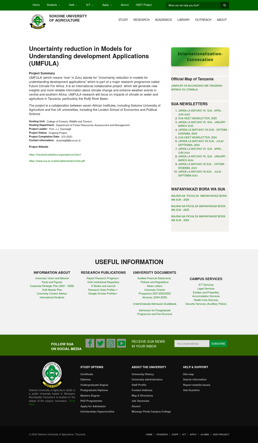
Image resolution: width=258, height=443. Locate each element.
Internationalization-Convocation (200, 56)
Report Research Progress (102, 278)
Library (183, 19)
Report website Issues (196, 385)
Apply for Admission (93, 406)
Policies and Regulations (155, 282)
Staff (71, 4)
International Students (52, 297)
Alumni (125, 4)
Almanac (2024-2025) (154, 297)
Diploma (85, 379)
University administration (147, 379)
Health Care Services (206, 300)
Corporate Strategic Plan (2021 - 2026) (52, 286)
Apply (105, 4)
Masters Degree (90, 395)
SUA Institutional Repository (103, 282)
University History (143, 374)
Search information (195, 379)
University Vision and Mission (52, 278)
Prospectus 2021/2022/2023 (155, 293)
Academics (163, 19)
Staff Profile (139, 385)
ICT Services (206, 284)
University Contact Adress (52, 293)
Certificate (86, 374)
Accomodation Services (206, 296)
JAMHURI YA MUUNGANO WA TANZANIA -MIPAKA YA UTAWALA (197, 87)
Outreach (203, 19)
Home (36, 4)
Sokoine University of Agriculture (68, 18)
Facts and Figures (52, 282)
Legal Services (205, 288)
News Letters (154, 286)
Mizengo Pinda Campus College (151, 411)
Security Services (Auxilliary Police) (206, 304)
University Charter (154, 289)
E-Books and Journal (103, 286)
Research (141, 19)
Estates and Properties (206, 292)
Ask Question (191, 390)
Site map (188, 374)
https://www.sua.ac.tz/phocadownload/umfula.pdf (57, 161)
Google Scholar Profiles (102, 293)
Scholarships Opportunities (97, 411)
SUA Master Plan (52, 289)
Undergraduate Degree (94, 385)
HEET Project (144, 4)
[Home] (38, 21)
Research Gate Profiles (102, 289)
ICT (88, 4)
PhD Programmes (91, 401)
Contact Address (142, 390)
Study (123, 19)
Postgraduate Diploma (94, 390)
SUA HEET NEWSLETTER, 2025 (197, 118)
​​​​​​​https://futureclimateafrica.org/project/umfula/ (54, 154)
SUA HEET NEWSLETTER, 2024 (197, 137)
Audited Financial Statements (155, 278)
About (222, 19)
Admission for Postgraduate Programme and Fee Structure (154, 312)
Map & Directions (142, 395)
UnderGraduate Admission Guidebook (155, 304)
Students (52, 4)
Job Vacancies (140, 401)
